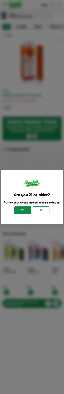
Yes (22, 210)
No (41, 210)
